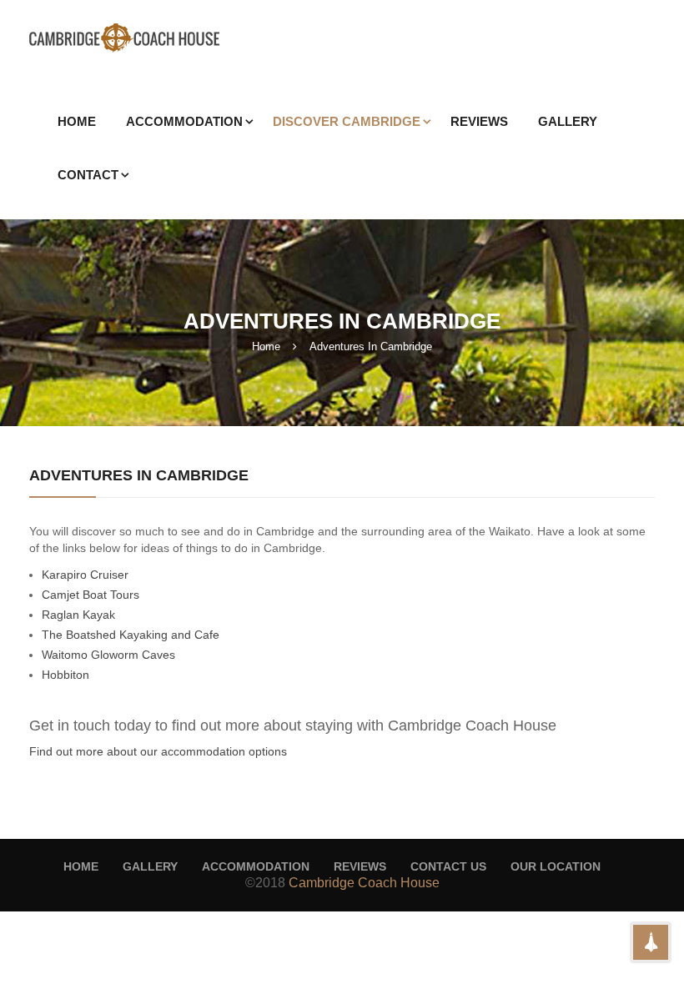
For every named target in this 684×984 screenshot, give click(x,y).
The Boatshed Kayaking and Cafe (130, 634)
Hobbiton (65, 674)
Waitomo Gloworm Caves (108, 654)
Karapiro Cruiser (85, 574)
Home (266, 346)
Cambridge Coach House (364, 883)
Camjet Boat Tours (90, 594)
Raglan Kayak (78, 614)
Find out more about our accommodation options (158, 751)
